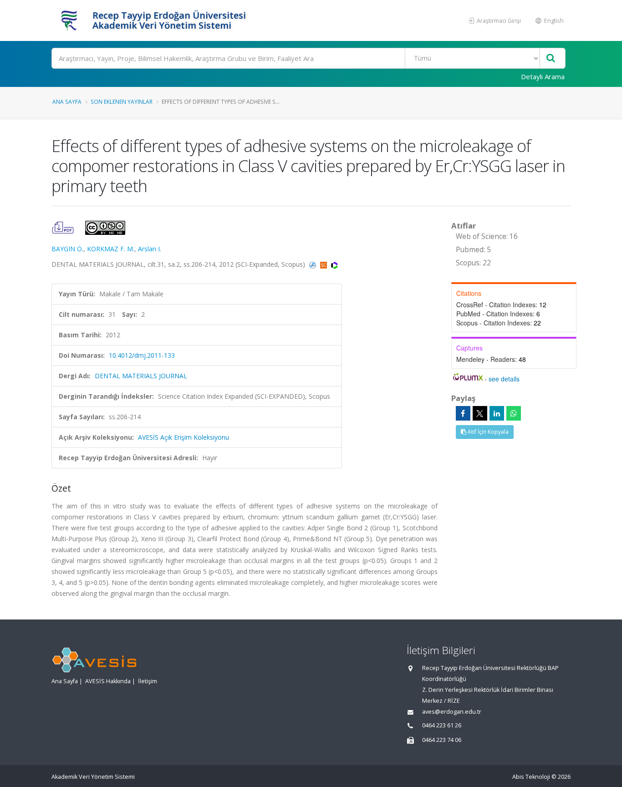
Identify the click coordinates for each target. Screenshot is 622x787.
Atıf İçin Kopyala (487, 432)
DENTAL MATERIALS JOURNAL (141, 375)
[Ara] (550, 58)
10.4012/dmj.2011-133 (142, 355)
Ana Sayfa (67, 101)
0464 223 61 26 (441, 725)
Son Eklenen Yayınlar (122, 101)
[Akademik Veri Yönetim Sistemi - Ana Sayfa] (70, 20)
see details (504, 378)
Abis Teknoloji (531, 777)
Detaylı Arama (543, 76)
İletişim (147, 681)
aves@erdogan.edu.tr (451, 712)
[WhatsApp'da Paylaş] (513, 413)
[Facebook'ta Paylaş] (463, 413)
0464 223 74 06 (441, 740)
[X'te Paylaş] (480, 413)
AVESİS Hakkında (108, 681)
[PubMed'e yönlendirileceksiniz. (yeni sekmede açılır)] (313, 264)
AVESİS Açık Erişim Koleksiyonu (183, 437)
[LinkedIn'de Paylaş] (496, 413)
